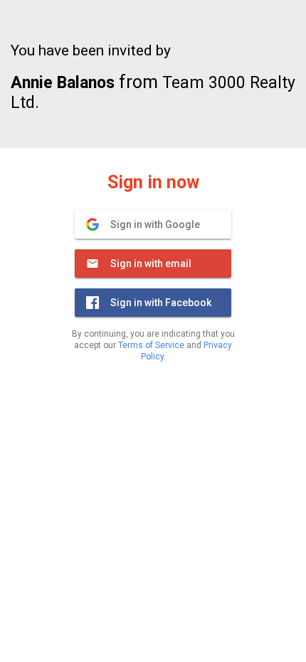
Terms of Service (151, 345)
